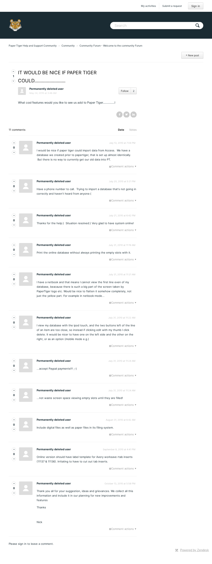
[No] (13, 81)
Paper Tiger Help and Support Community (33, 45)
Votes (133, 129)
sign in (22, 543)
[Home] (15, 25)
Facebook (119, 114)
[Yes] (13, 71)
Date (121, 129)
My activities (148, 5)
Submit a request (172, 5)
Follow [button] (125, 90)
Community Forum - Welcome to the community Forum (111, 45)
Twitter (126, 114)
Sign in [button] (195, 6)
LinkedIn (133, 114)
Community (68, 45)
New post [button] (193, 55)
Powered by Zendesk (194, 550)
